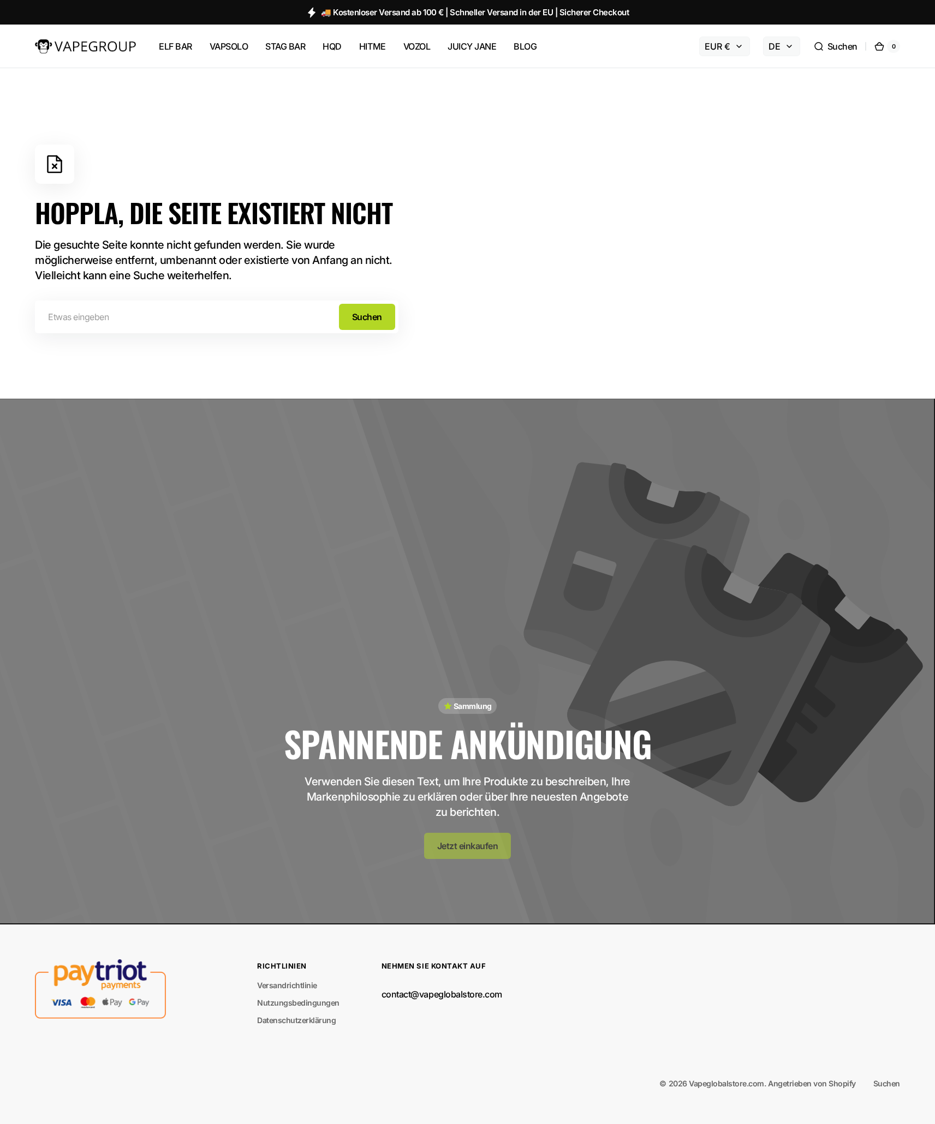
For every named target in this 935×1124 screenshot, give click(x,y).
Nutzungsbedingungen (298, 1002)
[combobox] (216, 316)
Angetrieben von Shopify (812, 1083)
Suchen (367, 316)
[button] (835, 46)
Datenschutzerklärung (296, 1020)
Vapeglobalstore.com (726, 1083)
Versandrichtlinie (287, 985)
